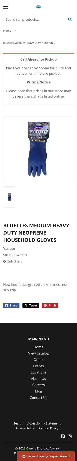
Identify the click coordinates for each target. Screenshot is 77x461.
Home (7, 30)
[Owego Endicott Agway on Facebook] (63, 436)
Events (38, 366)
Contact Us (38, 397)
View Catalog (38, 353)
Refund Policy (48, 428)
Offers (39, 359)
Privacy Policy (25, 428)
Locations (38, 372)
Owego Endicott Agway (42, 448)
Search (18, 423)
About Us (38, 378)
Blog (38, 391)
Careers (38, 384)
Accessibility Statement (44, 423)
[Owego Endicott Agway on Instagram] (70, 436)
